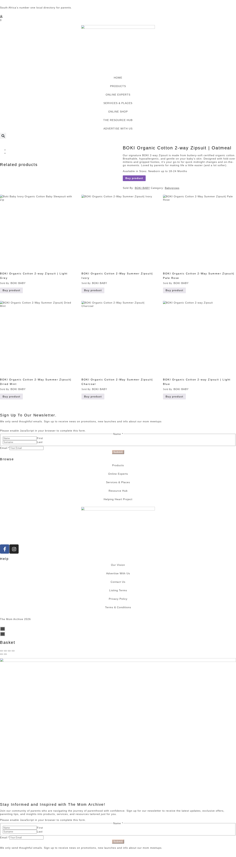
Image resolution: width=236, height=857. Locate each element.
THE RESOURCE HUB (118, 120)
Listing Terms (118, 590)
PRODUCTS (118, 86)
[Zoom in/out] (13, 650)
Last (40, 442)
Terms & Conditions (118, 607)
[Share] (5, 650)
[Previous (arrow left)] (1, 654)
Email (4, 447)
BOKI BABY (142, 187)
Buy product (134, 178)
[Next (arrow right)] (5, 654)
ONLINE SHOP (118, 111)
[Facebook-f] (4, 549)
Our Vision (118, 564)
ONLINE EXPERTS (118, 94)
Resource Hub (118, 490)
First (40, 438)
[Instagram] (14, 549)
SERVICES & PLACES (117, 103)
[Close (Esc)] (1, 650)
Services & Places (118, 482)
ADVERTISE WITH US (118, 128)
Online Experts (118, 473)
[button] (3, 136)
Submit (118, 452)
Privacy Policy (118, 598)
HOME (118, 77)
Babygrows (172, 187)
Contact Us (118, 581)
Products (118, 465)
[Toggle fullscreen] (9, 650)
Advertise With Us (118, 573)
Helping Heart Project (118, 499)
